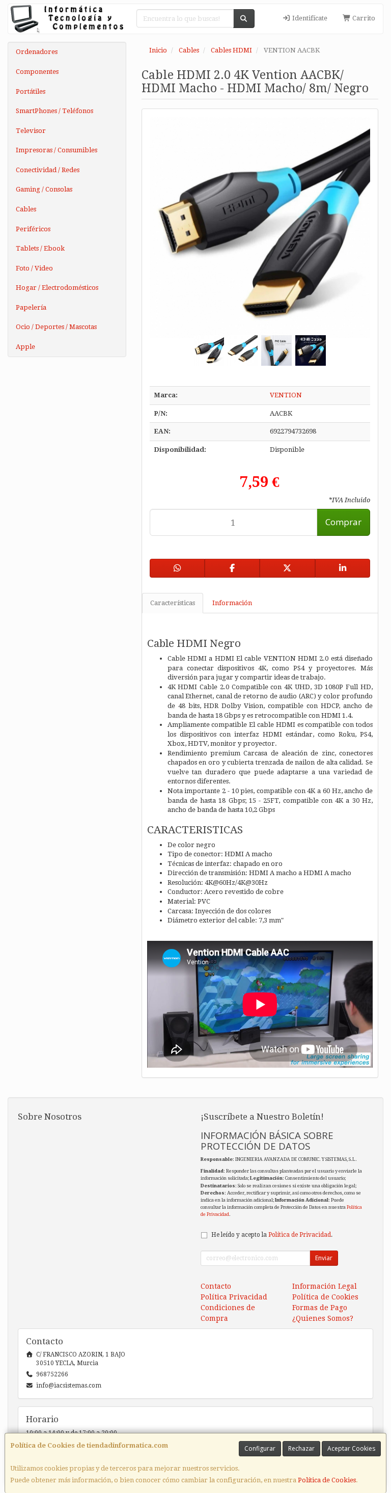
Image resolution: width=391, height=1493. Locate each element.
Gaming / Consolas (44, 189)
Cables (26, 209)
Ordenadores (37, 52)
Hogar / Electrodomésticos (57, 287)
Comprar (343, 522)
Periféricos (33, 229)
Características (172, 603)
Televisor (31, 130)
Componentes (37, 71)
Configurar (259, 1448)
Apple (25, 346)
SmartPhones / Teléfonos (54, 111)
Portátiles (30, 91)
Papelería (31, 307)
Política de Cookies (327, 1480)
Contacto (216, 1286)
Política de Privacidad (299, 1234)
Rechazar (301, 1448)
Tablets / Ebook (40, 248)
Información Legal (324, 1286)
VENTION (286, 395)
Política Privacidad (234, 1297)
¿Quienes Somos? (322, 1318)
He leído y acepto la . (271, 1234)
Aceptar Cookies (351, 1448)
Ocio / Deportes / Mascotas (56, 327)
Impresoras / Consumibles (56, 150)
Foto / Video (34, 268)
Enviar (323, 1258)
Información (232, 603)
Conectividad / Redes (47, 170)
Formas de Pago (319, 1308)
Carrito (363, 18)
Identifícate (309, 18)
